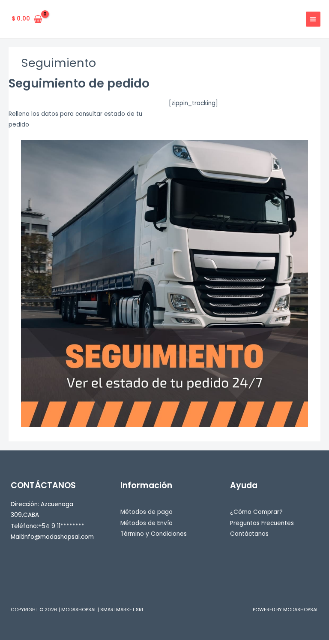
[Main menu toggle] (313, 19)
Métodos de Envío (146, 523)
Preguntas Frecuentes (262, 523)
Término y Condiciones (153, 534)
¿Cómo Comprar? (256, 512)
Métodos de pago (146, 512)
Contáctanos (249, 534)
